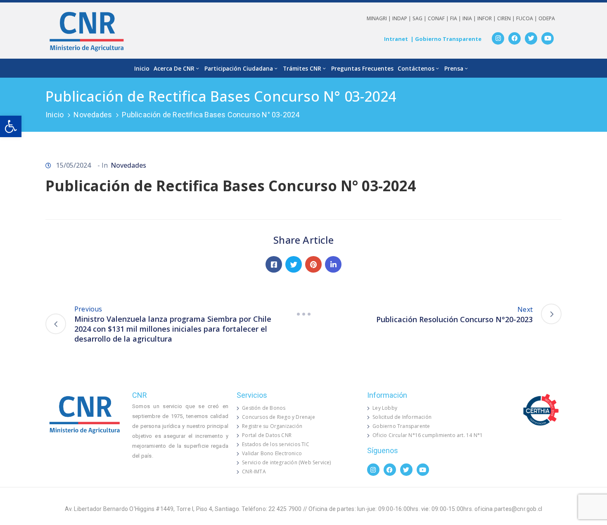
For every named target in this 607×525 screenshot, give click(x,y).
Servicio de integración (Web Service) (286, 462)
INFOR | (487, 18)
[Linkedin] (333, 264)
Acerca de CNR (174, 68)
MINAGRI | (379, 18)
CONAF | (439, 18)
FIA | (456, 18)
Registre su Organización (272, 426)
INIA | (469, 18)
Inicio (141, 68)
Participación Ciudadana (238, 68)
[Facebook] (514, 38)
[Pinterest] (313, 264)
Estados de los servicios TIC (275, 444)
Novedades (93, 114)
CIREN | (506, 18)
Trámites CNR (302, 68)
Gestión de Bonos (263, 407)
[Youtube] (547, 38)
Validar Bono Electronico (272, 453)
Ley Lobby (384, 407)
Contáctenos (416, 68)
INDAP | (402, 18)
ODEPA (546, 18)
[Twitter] (531, 38)
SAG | (420, 18)
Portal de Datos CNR (267, 435)
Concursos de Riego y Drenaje (278, 416)
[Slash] (303, 314)
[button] (10, 126)
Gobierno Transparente (401, 426)
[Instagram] (498, 38)
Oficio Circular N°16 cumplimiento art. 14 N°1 (427, 435)
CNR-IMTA (254, 471)
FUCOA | (527, 18)
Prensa (453, 68)
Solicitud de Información (402, 416)
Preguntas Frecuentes (362, 68)
